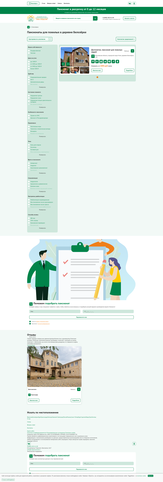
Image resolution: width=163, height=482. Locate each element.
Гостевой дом (34, 149)
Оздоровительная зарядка (38, 77)
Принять (150, 475)
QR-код (33, 218)
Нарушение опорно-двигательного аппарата (41, 101)
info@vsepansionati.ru (33, 450)
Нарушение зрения (36, 95)
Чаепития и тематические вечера (40, 129)
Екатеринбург (37, 417)
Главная (28, 27)
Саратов (83, 417)
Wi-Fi (32, 79)
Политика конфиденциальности (36, 432)
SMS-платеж (34, 220)
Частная (33, 53)
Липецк (49, 417)
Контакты (67, 3)
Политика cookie (70, 432)
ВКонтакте (129, 3)
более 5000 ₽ (35, 68)
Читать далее (31, 345)
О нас (43, 3)
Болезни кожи (35, 186)
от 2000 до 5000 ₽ (36, 66)
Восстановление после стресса (40, 204)
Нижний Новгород (57, 417)
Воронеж (30, 417)
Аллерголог (34, 163)
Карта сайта (30, 431)
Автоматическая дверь (37, 82)
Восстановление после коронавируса (42, 202)
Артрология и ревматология (39, 184)
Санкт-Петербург (76, 417)
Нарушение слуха (36, 98)
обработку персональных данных (42, 321)
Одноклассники (134, 3)
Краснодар (34, 395)
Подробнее (129, 70)
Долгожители (32, 389)
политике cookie (141, 475)
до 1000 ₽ (34, 61)
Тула (90, 417)
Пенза (65, 417)
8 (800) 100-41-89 (108, 17)
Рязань (69, 417)
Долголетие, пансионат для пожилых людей (106, 51)
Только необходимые (8, 479)
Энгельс (94, 417)
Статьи (60, 3)
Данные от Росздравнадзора (39, 118)
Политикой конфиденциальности (44, 323)
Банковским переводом (38, 223)
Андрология (34, 181)
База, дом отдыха (36, 145)
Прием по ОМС (35, 115)
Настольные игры (36, 126)
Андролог (33, 165)
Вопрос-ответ (51, 3)
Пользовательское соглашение (56, 432)
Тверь (87, 417)
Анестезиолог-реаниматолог (39, 168)
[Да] (30, 321)
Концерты (34, 131)
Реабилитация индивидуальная (40, 200)
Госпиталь (33, 147)
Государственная (35, 50)
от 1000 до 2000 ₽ (36, 64)
